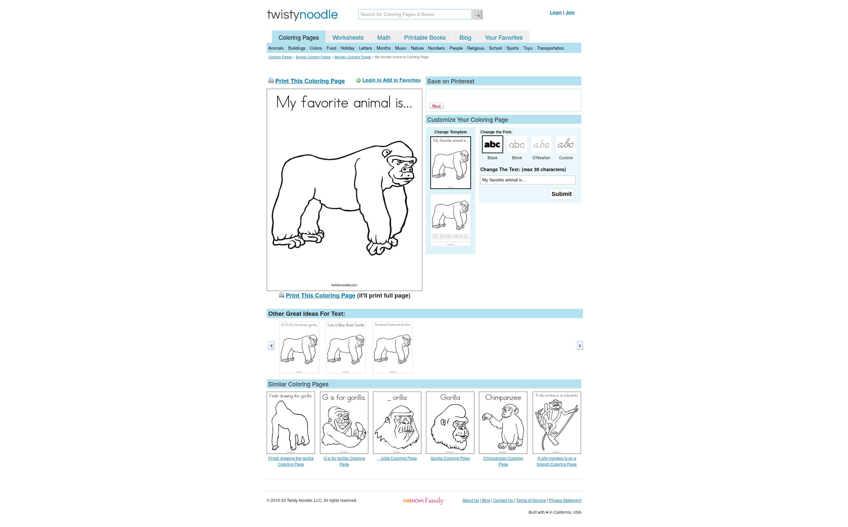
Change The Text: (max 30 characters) (523, 169)
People (456, 48)
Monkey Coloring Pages (353, 57)
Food (331, 48)
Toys (528, 48)
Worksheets (348, 37)
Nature (417, 48)
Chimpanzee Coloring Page (503, 461)
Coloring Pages (299, 37)
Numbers (436, 48)
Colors (316, 48)
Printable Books (425, 37)
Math (384, 37)
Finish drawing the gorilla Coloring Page (291, 461)
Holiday (348, 48)
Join (570, 12)
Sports (512, 48)
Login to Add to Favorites (391, 79)
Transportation (550, 48)
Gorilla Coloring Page (450, 458)
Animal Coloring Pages (313, 57)
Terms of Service (531, 500)
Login (556, 12)
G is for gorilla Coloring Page (344, 461)
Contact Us (503, 500)
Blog (465, 37)
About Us (470, 500)
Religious (476, 48)
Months (384, 48)
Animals (276, 48)
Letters (365, 48)
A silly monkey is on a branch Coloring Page (557, 461)
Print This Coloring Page (310, 80)
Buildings (297, 48)
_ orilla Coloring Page (397, 458)
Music (401, 48)
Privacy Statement (565, 500)
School (495, 48)
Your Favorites (504, 37)
